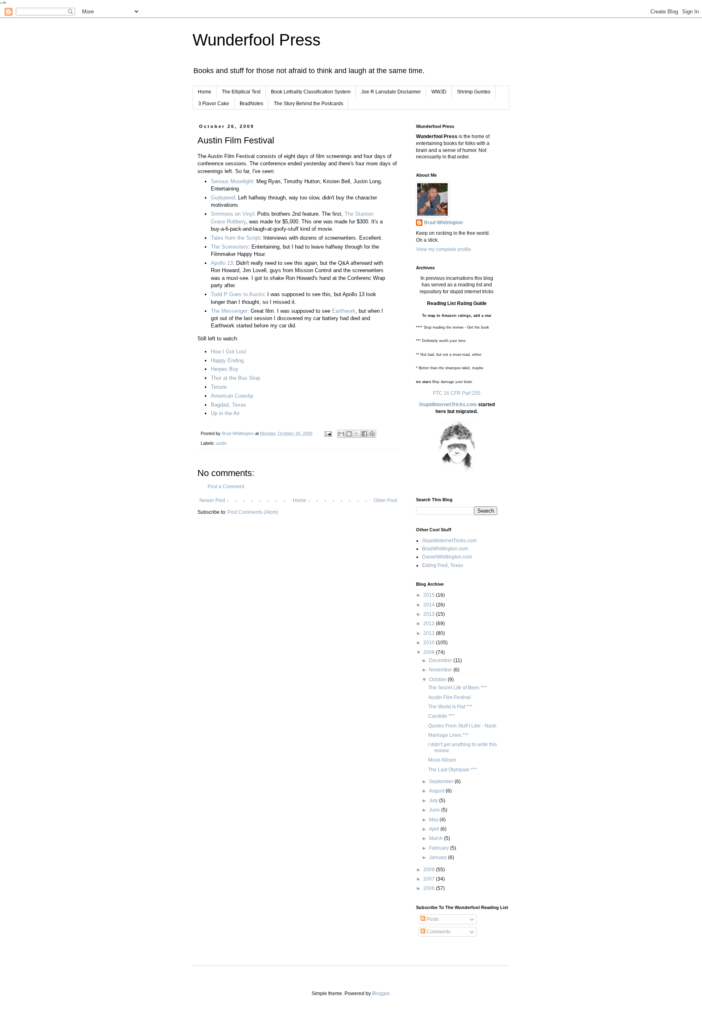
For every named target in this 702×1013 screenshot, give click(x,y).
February (439, 848)
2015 (429, 595)
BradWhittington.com (445, 549)
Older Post (385, 500)
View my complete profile (443, 249)
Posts (432, 919)
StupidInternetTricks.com (448, 404)
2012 (429, 623)
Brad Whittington (443, 222)
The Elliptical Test (241, 92)
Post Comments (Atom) (253, 512)
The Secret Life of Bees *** (457, 687)
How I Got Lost (228, 351)
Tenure (219, 387)
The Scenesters (229, 247)
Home (204, 92)
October (438, 679)
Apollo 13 (222, 263)
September (442, 781)
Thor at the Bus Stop (235, 378)
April (434, 829)
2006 (429, 888)
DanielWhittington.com (447, 557)
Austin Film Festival (449, 697)
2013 (429, 614)
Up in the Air (225, 413)
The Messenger (229, 311)
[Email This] (341, 434)
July (434, 800)
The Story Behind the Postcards (308, 103)
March (436, 838)
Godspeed (223, 198)
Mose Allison (442, 760)
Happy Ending (227, 360)
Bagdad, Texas (228, 405)
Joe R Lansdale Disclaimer (391, 92)
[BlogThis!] (349, 434)
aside (221, 443)
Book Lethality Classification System (311, 92)
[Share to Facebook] (364, 434)
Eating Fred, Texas (442, 565)
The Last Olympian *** (452, 770)
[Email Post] (328, 433)
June (435, 810)
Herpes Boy (224, 369)
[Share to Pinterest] (372, 434)
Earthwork (343, 311)
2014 (429, 605)
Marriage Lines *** (448, 735)
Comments (438, 932)
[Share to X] (357, 434)
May (434, 820)
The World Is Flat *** (450, 707)
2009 (429, 652)
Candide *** (441, 716)
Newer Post (212, 500)
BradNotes (251, 103)
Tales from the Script (235, 238)
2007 (429, 879)
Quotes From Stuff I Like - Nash (462, 726)
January (438, 857)
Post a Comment (226, 486)
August (437, 791)
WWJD (438, 92)
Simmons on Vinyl (232, 214)
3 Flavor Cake (213, 103)
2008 (429, 869)
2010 (429, 642)
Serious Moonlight (232, 181)
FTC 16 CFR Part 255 (457, 393)
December (441, 660)
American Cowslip (232, 396)
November (441, 670)
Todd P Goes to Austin (237, 294)
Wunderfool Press (257, 40)
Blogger (380, 993)
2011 (429, 633)
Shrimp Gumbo (473, 92)
